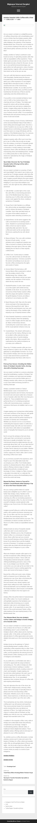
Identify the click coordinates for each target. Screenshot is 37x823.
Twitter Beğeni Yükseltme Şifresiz (14, 808)
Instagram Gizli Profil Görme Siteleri (15, 802)
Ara (5, 789)
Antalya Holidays (9, 755)
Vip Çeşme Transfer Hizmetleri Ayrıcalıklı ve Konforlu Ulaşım (16, 779)
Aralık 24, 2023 (10, 19)
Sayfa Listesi (8, 806)
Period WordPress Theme (13, 821)
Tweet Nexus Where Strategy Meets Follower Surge (18, 772)
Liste (6, 804)
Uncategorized (11, 766)
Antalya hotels (8, 760)
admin (18, 19)
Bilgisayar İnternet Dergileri (18, 4)
